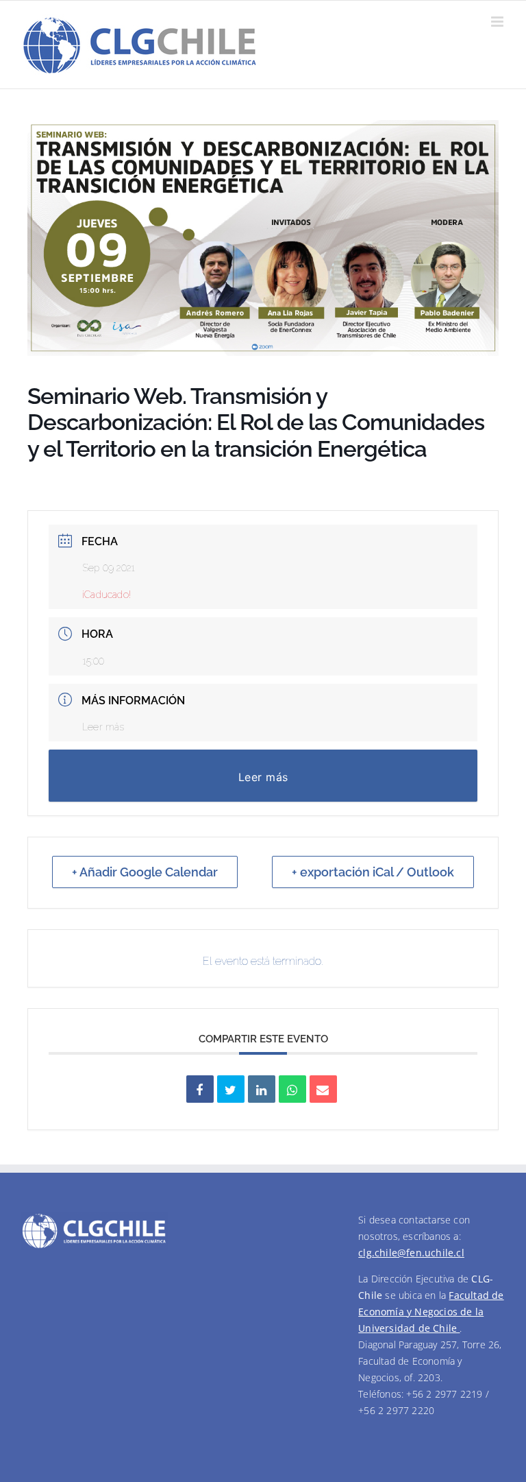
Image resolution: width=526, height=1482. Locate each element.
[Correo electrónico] (323, 1089)
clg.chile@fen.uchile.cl (411, 1252)
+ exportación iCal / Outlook (373, 872)
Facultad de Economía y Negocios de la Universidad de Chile (430, 1312)
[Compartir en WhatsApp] (292, 1089)
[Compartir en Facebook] (200, 1089)
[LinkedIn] (261, 1089)
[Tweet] (231, 1089)
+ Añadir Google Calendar (145, 872)
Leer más (103, 726)
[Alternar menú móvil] (498, 21)
